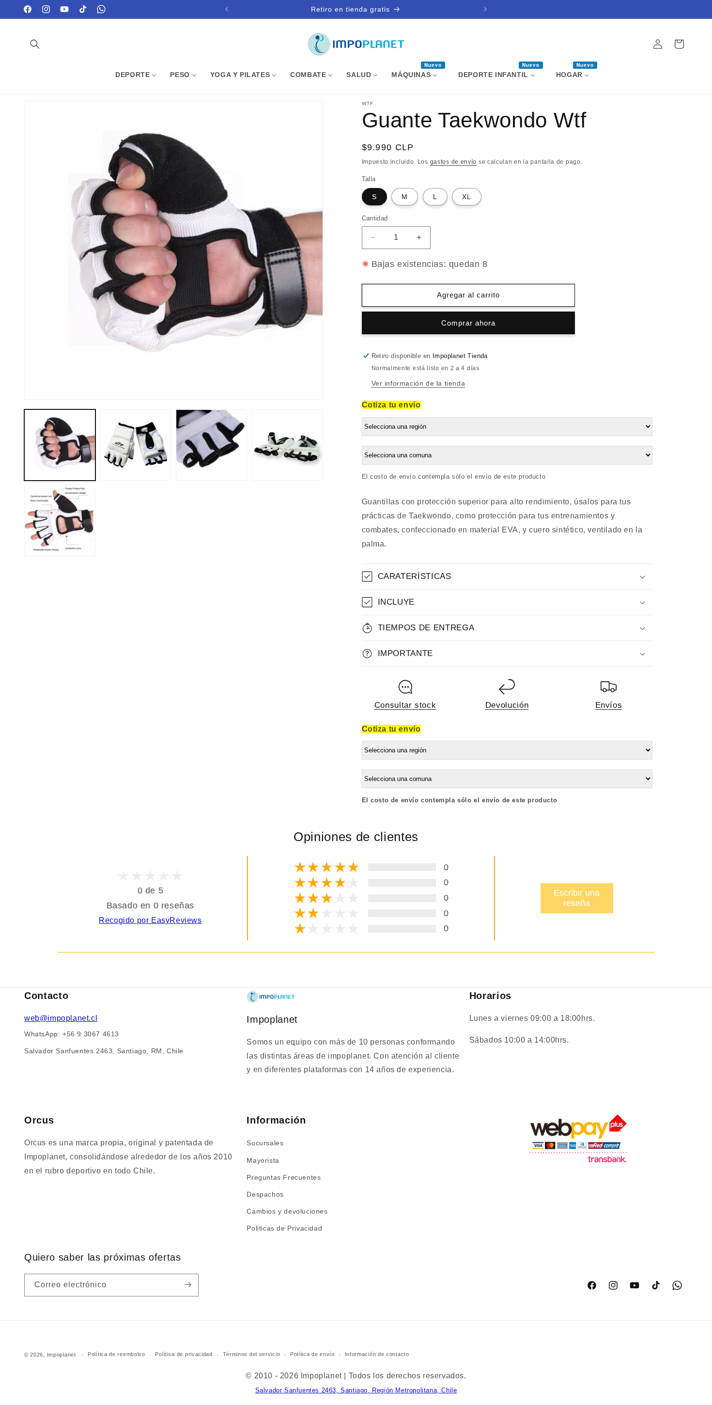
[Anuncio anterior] (226, 9)
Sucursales (265, 1143)
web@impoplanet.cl (60, 1018)
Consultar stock (405, 705)
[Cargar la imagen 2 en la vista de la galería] (135, 445)
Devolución (507, 705)
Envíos (608, 705)
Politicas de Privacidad (284, 1228)
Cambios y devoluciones (287, 1211)
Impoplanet (61, 1355)
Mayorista (263, 1160)
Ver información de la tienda (418, 383)
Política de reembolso (116, 1355)
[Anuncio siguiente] (485, 9)
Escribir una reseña (577, 898)
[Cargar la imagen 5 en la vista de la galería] (59, 520)
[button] (35, 44)
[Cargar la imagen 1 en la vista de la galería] (59, 445)
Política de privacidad (183, 1355)
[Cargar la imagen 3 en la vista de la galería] (211, 445)
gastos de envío (453, 161)
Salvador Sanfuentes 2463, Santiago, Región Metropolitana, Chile (356, 1390)
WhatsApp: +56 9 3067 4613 (71, 1034)
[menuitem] (135, 74)
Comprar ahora (468, 323)
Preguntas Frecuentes (284, 1177)
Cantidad (375, 218)
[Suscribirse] (187, 1284)
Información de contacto (377, 1355)
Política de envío (312, 1355)
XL (466, 197)
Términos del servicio (251, 1355)
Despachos (265, 1194)
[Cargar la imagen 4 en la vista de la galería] (287, 445)
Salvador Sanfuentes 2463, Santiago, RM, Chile (104, 1051)
